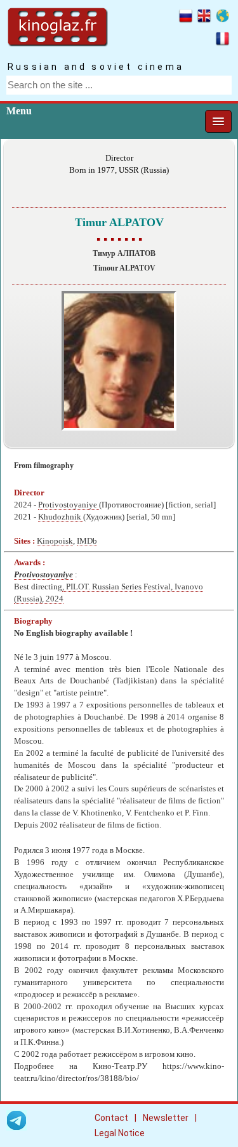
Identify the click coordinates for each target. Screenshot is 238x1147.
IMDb (87, 541)
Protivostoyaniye (68, 504)
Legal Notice (120, 1133)
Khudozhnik (60, 517)
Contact (111, 1118)
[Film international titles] (222, 18)
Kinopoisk (55, 541)
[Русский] (186, 18)
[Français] (222, 40)
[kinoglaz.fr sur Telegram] (16, 1122)
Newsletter (165, 1118)
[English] (204, 18)
